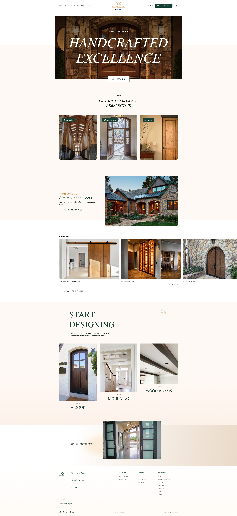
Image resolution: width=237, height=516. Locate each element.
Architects (68, 119)
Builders (148, 119)
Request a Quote (163, 6)
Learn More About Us (73, 210)
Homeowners (110, 119)
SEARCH (176, 6)
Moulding (118, 398)
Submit (88, 499)
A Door (78, 407)
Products (63, 6)
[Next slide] (177, 284)
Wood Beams (159, 390)
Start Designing (118, 79)
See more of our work (73, 291)
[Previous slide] (169, 284)
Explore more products (81, 444)
